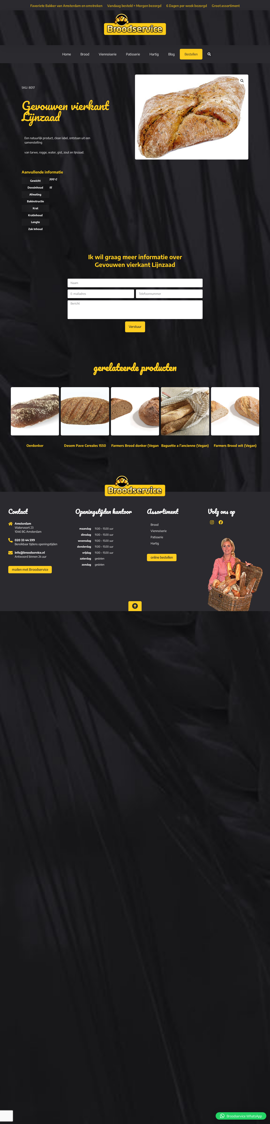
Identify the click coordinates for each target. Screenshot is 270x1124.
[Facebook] (220, 522)
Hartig (154, 54)
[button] (209, 54)
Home (66, 54)
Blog (171, 54)
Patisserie (133, 54)
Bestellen (191, 54)
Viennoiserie (107, 54)
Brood (84, 54)
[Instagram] (212, 522)
